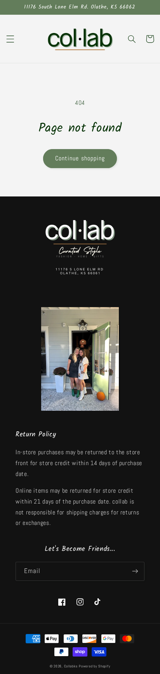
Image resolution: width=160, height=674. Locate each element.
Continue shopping (80, 158)
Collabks (71, 666)
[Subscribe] (135, 571)
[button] (10, 39)
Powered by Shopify (94, 666)
